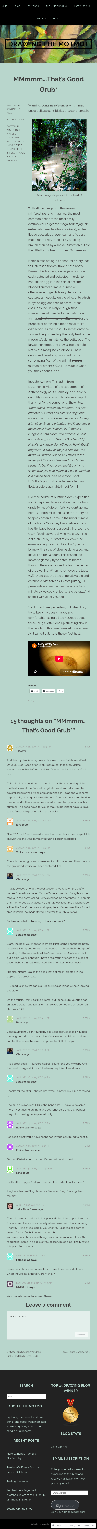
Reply (86, 746)
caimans (68, 234)
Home (4, 6)
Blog (17, 6)
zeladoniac (17, 119)
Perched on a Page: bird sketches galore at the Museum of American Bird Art (26, 1495)
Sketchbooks (82, 6)
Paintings (33, 6)
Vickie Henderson (27, 852)
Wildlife (12, 160)
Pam (19, 1022)
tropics (12, 156)
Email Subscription (71, 1458)
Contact (55, 18)
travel (20, 153)
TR (18, 751)
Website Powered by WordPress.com (48, 1524)
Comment (81, 1335)
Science (12, 141)
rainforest (14, 137)
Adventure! (14, 130)
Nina (19, 1172)
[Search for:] (26, 1396)
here (61, 476)
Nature (11, 134)
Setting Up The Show (20, 1508)
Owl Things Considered (75, 1352)
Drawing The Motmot (48, 44)
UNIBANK (22, 1287)
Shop (40, 18)
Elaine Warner (25, 1127)
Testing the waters (18, 1481)
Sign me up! (65, 1506)
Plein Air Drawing (56, 6)
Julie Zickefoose (26, 1209)
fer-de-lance (60, 229)
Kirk (18, 824)
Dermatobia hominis (42, 271)
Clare (19, 879)
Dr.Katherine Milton (41, 386)
